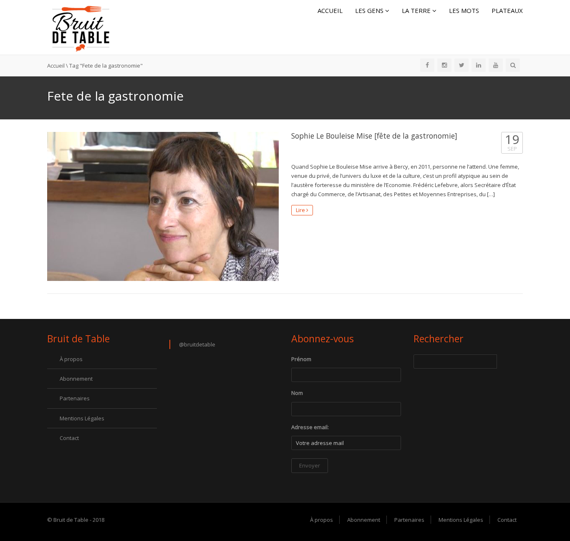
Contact (69, 438)
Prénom (301, 359)
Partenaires (75, 398)
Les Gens (370, 10)
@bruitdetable (197, 344)
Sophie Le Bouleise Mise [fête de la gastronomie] (374, 136)
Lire (301, 210)
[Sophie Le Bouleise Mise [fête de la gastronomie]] (163, 206)
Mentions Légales (82, 418)
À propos (71, 359)
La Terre (417, 10)
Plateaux (507, 10)
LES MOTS (464, 10)
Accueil (330, 10)
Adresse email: (310, 427)
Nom (297, 393)
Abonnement (76, 378)
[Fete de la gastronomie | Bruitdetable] (80, 26)
